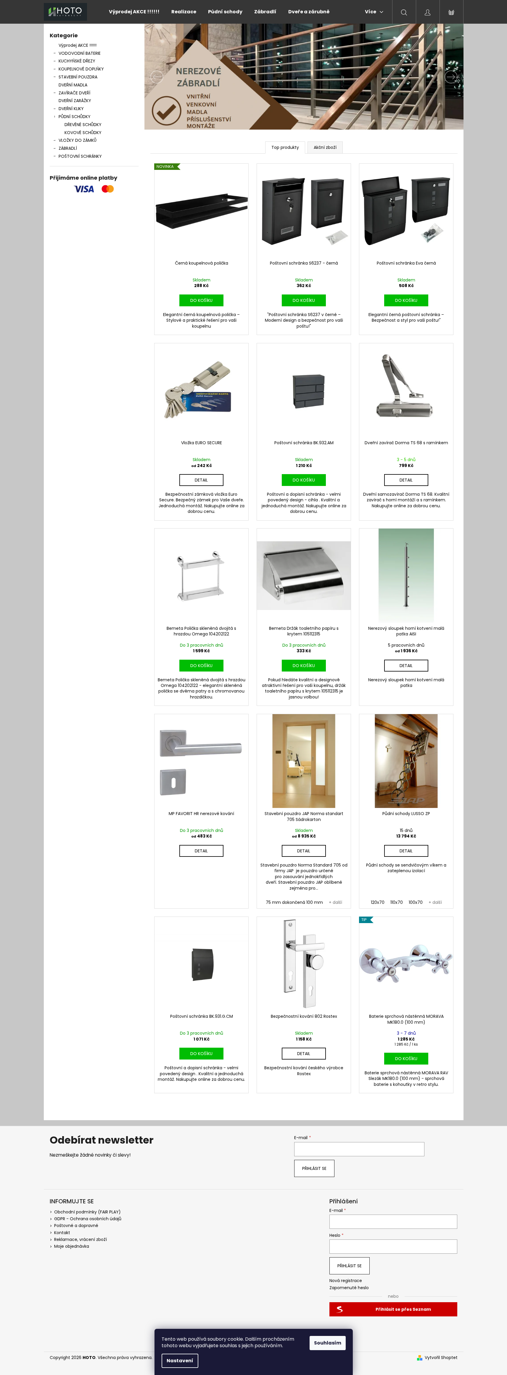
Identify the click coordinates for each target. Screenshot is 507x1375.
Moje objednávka (71, 1246)
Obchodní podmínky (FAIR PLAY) (87, 1212)
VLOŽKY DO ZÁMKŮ (77, 140)
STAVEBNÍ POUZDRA (78, 77)
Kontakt (62, 1233)
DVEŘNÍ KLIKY (71, 109)
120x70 (377, 902)
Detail (201, 480)
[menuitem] (134, 12)
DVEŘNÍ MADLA (73, 85)
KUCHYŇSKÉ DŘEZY (77, 61)
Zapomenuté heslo (349, 1288)
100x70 (416, 902)
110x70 (396, 902)
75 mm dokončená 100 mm (294, 902)
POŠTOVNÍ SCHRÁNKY (80, 156)
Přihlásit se (314, 1168)
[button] (168, 77)
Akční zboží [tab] (325, 147)
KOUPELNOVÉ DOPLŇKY (81, 69)
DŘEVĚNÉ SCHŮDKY (83, 125)
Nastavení (180, 1360)
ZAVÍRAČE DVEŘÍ (74, 93)
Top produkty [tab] (285, 147)
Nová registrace (345, 1281)
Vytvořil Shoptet (441, 1357)
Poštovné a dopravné (76, 1226)
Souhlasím (327, 1342)
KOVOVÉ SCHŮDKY (83, 133)
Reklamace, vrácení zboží (80, 1239)
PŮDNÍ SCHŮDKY (75, 117)
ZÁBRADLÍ (68, 148)
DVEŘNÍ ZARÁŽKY (75, 101)
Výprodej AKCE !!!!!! (77, 45)
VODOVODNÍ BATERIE (80, 53)
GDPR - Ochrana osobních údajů (87, 1219)
